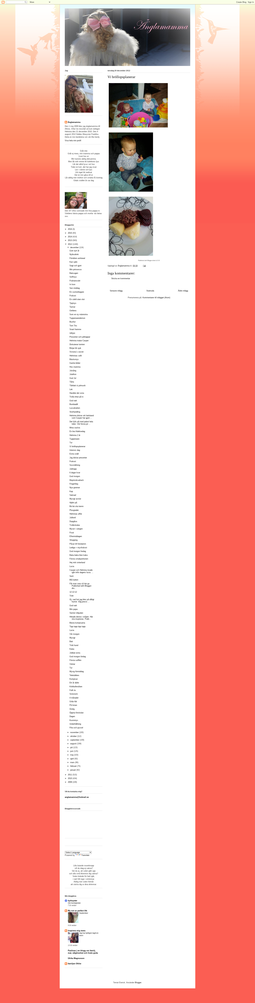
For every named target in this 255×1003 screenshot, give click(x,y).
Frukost (73, 296)
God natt (73, 400)
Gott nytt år (74, 251)
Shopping (73, 540)
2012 (70, 244)
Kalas (72, 649)
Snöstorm (74, 694)
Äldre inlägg (183, 291)
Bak (71, 641)
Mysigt (72, 638)
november (74, 732)
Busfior (73, 322)
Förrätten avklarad (77, 258)
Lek (71, 389)
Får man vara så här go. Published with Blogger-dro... (81, 586)
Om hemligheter (74, 903)
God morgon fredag (78, 551)
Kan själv (73, 262)
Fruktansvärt (75, 281)
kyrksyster (72, 901)
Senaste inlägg (116, 291)
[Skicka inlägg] (144, 266)
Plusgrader (74, 510)
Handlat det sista (77, 393)
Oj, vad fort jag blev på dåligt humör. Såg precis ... (82, 600)
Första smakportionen (79, 559)
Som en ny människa (79, 314)
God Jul (73, 378)
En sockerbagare (77, 292)
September (83, 913)
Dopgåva (73, 521)
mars (72, 762)
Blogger (138, 982)
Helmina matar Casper (79, 340)
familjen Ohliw (74, 963)
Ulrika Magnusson (76, 958)
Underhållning (75, 724)
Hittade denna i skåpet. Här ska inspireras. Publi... (81, 618)
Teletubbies (74, 675)
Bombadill (74, 404)
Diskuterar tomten (77, 344)
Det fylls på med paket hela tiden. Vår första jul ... (81, 422)
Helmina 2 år (75, 435)
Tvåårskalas (75, 525)
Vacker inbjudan (76, 613)
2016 (70, 229)
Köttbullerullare (76, 686)
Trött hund (74, 645)
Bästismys (74, 359)
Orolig (72, 709)
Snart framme (75, 329)
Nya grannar (75, 487)
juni (72, 751)
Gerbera (73, 310)
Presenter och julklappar (80, 337)
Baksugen (74, 273)
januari (73, 770)
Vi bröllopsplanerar (77, 446)
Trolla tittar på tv (77, 397)
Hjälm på (73, 503)
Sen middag (75, 288)
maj (72, 755)
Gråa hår (73, 701)
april (72, 759)
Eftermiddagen (76, 536)
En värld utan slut (77, 299)
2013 (70, 240)
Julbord (73, 517)
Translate (85, 855)
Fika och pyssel (76, 728)
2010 (70, 778)
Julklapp (73, 469)
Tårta (72, 382)
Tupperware (74, 439)
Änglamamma (74, 122)
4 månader (74, 698)
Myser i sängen (76, 529)
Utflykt (72, 333)
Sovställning (75, 465)
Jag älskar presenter (78, 458)
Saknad (73, 495)
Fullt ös (73, 690)
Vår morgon (74, 634)
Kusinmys (74, 720)
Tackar (72, 307)
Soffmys (73, 277)
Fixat (72, 533)
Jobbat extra (75, 653)
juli (71, 747)
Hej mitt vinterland (77, 562)
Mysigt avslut (75, 499)
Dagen (72, 716)
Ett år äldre (74, 683)
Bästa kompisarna (77, 623)
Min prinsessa (75, 269)
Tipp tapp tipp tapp (77, 626)
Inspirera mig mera (76, 931)
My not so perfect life (77, 911)
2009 (70, 782)
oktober (73, 736)
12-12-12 (73, 592)
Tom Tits (73, 326)
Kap (71, 491)
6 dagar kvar (75, 472)
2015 (70, 233)
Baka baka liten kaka (79, 555)
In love (72, 284)
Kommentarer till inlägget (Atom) (156, 297)
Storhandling (75, 412)
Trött (71, 596)
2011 (70, 775)
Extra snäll (74, 454)
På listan (73, 705)
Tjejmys (73, 303)
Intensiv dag (75, 450)
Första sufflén (75, 660)
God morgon (75, 476)
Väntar (72, 664)
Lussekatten (75, 408)
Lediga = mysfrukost (78, 547)
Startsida (150, 291)
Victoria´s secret (77, 352)
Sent (71, 576)
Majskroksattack (77, 480)
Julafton (73, 374)
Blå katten (74, 580)
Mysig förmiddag (77, 671)
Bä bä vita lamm (77, 506)
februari (73, 766)
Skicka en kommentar (120, 278)
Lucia (72, 566)
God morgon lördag (78, 656)
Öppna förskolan (77, 713)
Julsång (73, 370)
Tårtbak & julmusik (78, 385)
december (74, 247)
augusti (73, 743)
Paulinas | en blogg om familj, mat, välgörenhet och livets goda (83, 951)
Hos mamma (75, 367)
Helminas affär (76, 514)
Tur (71, 442)
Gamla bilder (75, 363)
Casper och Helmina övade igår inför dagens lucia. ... (81, 571)
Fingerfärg (74, 484)
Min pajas (74, 609)
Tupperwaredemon (77, 318)
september (75, 740)
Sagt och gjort (75, 265)
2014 (70, 237)
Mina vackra (75, 428)
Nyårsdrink (74, 254)
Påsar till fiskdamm (78, 544)
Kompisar (74, 679)
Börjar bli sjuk (75, 348)
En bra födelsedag (77, 431)
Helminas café (76, 356)
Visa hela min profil (73, 140)
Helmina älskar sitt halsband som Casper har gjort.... (82, 416)
